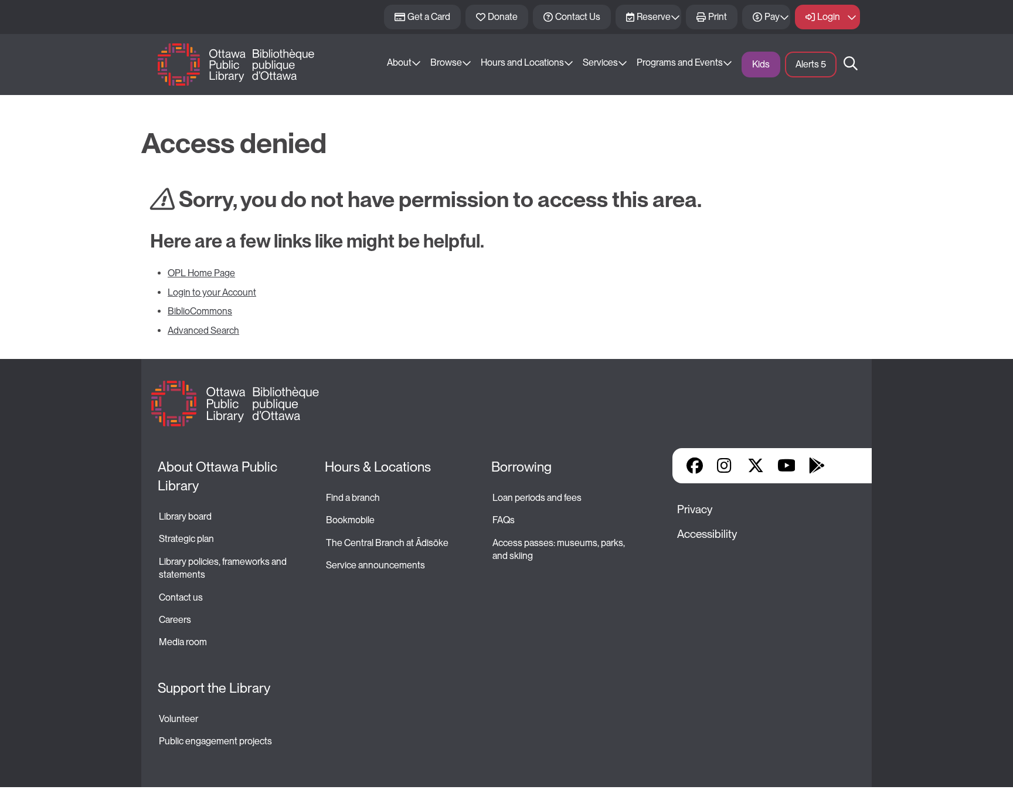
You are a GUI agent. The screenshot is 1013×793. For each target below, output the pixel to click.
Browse (446, 62)
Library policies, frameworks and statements (223, 568)
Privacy (694, 509)
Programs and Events (680, 62)
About (399, 62)
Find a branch (353, 497)
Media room (183, 642)
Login (828, 16)
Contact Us (577, 16)
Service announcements (375, 565)
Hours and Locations (522, 62)
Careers (175, 619)
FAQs (503, 520)
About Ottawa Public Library (219, 476)
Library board (185, 516)
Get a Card (428, 16)
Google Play (816, 466)
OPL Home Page (201, 273)
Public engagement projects (215, 741)
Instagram (725, 466)
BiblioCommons (200, 311)
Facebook (694, 466)
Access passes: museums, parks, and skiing (559, 549)
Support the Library (214, 688)
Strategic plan (187, 538)
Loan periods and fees (537, 497)
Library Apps (847, 466)
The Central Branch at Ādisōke (387, 542)
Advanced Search (203, 330)
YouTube (786, 466)
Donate (503, 16)
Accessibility (707, 534)
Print (717, 16)
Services (600, 62)
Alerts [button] (811, 64)
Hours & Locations (378, 467)
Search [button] (851, 64)
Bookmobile (350, 520)
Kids (761, 64)
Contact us (181, 597)
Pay (772, 16)
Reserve (654, 16)
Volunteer (178, 718)
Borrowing (521, 467)
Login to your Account (212, 292)
